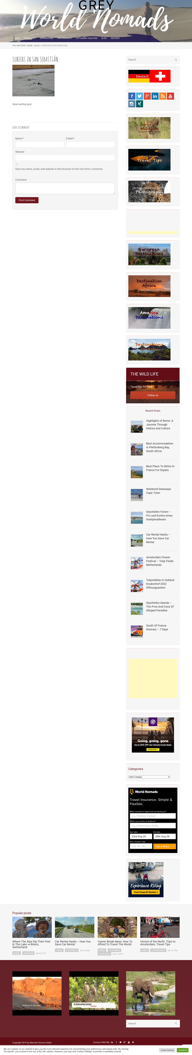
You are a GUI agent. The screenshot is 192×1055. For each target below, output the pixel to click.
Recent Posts (152, 410)
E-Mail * (70, 138)
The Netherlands (158, 950)
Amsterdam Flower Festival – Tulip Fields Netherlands (159, 561)
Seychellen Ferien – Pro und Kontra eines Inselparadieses (159, 515)
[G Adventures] (152, 735)
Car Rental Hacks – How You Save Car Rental (158, 538)
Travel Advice (71, 950)
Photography (64, 38)
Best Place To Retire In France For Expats (160, 468)
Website (19, 151)
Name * (19, 138)
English (17, 953)
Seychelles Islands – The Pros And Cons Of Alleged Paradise (160, 606)
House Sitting (114, 950)
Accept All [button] (183, 1050)
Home (17, 38)
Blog (104, 38)
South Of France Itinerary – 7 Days (157, 627)
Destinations (46, 38)
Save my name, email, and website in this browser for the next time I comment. (59, 168)
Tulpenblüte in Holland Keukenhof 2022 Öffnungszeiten (160, 583)
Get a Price (162, 846)
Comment (21, 179)
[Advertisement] (152, 678)
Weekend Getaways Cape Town (158, 490)
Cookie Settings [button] (167, 1050)
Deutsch (115, 38)
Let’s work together (86, 38)
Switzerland (28, 953)
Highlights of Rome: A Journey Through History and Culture (159, 424)
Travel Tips (30, 38)
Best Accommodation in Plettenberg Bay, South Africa (159, 447)
